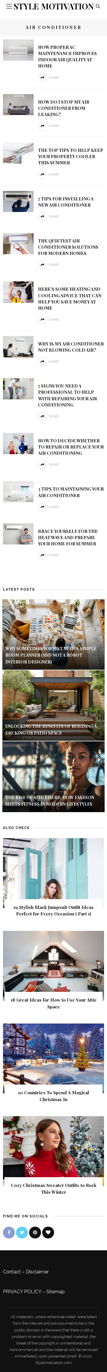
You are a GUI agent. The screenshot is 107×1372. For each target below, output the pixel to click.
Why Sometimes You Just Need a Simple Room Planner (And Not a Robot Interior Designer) (50, 655)
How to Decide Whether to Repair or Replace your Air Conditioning (71, 447)
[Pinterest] (35, 1232)
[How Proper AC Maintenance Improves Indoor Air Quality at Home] (18, 49)
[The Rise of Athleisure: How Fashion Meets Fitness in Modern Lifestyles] (53, 776)
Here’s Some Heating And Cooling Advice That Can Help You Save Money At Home (69, 298)
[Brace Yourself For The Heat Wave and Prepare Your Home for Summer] (18, 533)
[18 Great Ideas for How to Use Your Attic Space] (53, 965)
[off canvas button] (9, 6)
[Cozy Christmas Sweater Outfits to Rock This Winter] (53, 1150)
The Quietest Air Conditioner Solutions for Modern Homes (68, 247)
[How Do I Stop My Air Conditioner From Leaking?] (18, 104)
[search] (98, 6)
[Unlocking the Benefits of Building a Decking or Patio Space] (53, 705)
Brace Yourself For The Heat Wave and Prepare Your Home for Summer (68, 537)
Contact (12, 1272)
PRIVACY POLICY (22, 1291)
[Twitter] (22, 1232)
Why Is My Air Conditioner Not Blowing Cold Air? (71, 347)
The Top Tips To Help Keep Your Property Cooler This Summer (70, 156)
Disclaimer (37, 1272)
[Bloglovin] (48, 1232)
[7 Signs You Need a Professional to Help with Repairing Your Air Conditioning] (18, 388)
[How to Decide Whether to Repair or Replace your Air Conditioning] (18, 443)
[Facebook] (9, 1232)
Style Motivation (53, 6)
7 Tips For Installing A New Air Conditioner (66, 202)
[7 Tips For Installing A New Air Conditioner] (18, 201)
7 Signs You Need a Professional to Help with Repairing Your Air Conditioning (67, 395)
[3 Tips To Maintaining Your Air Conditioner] (18, 491)
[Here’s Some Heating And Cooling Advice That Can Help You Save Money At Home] (18, 291)
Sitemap (55, 1291)
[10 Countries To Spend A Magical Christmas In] (53, 1058)
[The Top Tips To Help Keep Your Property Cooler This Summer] (18, 152)
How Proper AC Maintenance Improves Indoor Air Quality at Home (67, 56)
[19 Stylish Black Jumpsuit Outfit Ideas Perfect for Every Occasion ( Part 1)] (53, 872)
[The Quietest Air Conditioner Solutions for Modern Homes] (18, 243)
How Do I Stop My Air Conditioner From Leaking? (63, 108)
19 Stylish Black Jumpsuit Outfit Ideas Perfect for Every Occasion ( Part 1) (53, 910)
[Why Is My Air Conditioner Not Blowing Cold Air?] (18, 346)
